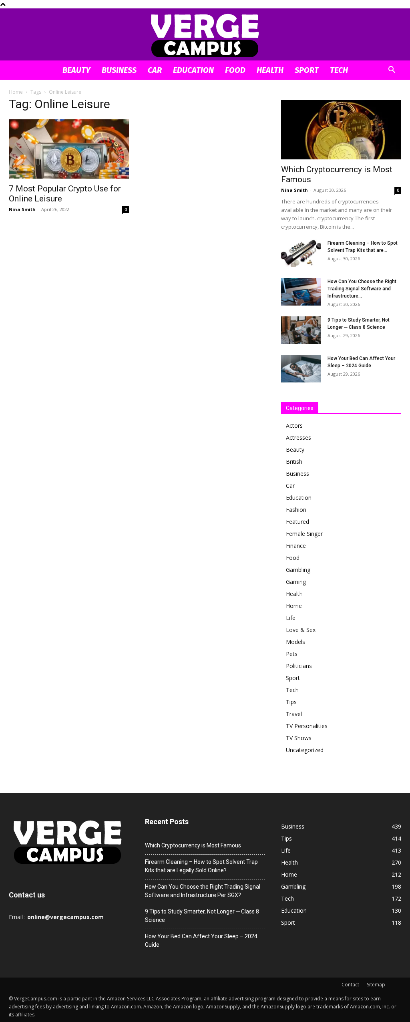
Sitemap (376, 984)
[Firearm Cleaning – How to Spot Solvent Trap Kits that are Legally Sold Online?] (301, 253)
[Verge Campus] (205, 35)
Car (155, 70)
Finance (296, 545)
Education (193, 70)
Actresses (298, 437)
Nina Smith (22, 209)
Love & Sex (301, 630)
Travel (294, 714)
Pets (291, 654)
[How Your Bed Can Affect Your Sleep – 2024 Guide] (301, 368)
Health (270, 70)
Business (119, 70)
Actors (294, 425)
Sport (307, 70)
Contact (350, 984)
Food (235, 70)
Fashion (296, 509)
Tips (291, 702)
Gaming (296, 581)
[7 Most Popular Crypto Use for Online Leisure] (69, 149)
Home (16, 92)
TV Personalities (307, 726)
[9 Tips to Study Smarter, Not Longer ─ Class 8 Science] (301, 330)
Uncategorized (305, 750)
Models (295, 642)
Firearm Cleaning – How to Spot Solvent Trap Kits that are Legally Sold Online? (201, 866)
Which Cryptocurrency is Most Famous (193, 845)
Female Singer (304, 533)
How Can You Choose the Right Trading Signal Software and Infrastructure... (362, 289)
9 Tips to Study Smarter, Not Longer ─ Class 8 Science (202, 915)
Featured (297, 521)
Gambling (298, 569)
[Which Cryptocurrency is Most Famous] (341, 129)
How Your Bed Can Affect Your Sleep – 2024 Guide (201, 940)
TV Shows (299, 738)
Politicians (299, 666)
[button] (391, 70)
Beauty (76, 70)
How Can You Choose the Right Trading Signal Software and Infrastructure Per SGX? (202, 890)
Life (290, 618)
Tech (339, 70)
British (294, 461)
